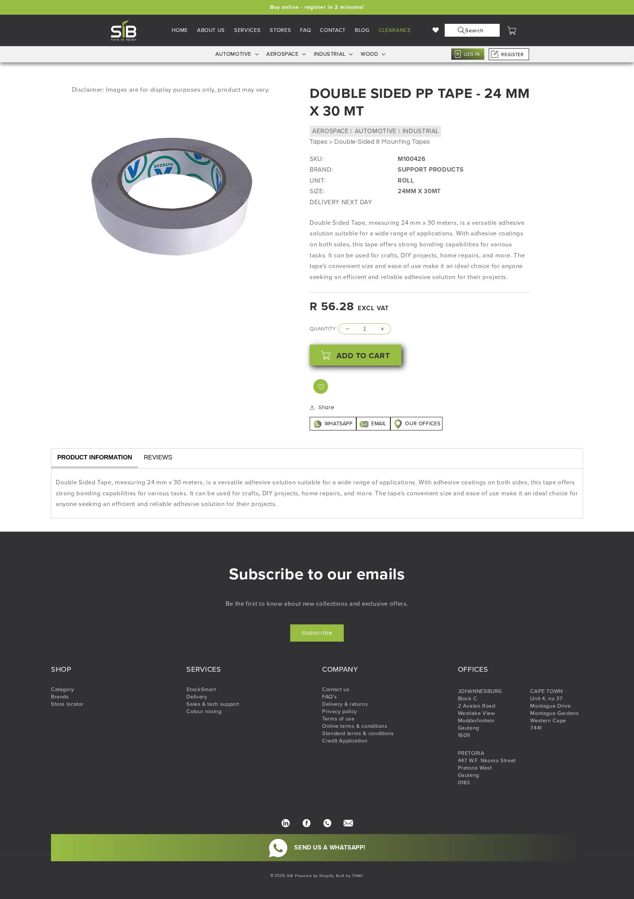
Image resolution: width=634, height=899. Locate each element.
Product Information (94, 457)
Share (326, 407)
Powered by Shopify (314, 875)
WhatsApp (338, 424)
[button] (470, 30)
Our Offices (422, 424)
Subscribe (317, 633)
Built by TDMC (350, 875)
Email (378, 424)
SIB (290, 875)
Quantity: (323, 328)
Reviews (158, 457)
